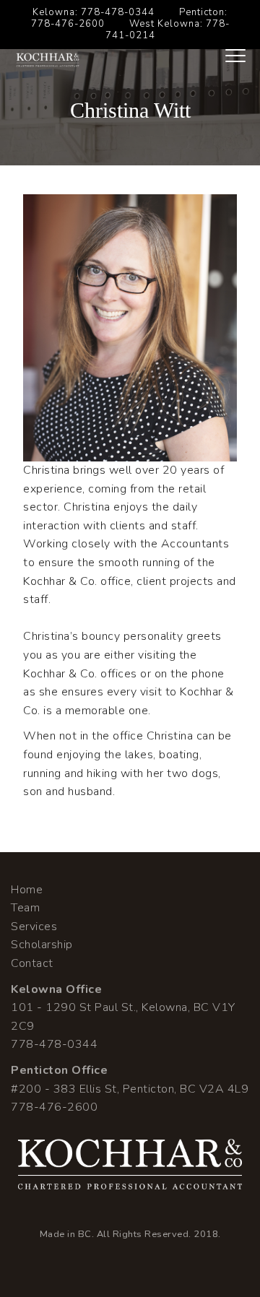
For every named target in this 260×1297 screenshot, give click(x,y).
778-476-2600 (68, 23)
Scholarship (42, 945)
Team (25, 908)
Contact (32, 963)
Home (27, 890)
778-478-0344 (118, 12)
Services (34, 926)
